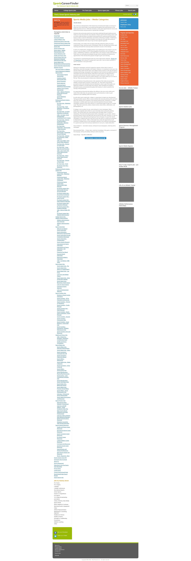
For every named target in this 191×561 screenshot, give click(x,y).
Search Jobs (131, 10)
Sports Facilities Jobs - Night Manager (62, 309)
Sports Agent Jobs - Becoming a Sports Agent (63, 282)
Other (55, 523)
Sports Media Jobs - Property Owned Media (63, 388)
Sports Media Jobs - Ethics (63, 350)
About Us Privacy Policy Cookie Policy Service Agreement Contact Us (59, 548)
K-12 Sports (57, 495)
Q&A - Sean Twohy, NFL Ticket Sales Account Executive (63, 152)
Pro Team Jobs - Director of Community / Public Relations (63, 137)
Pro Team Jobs (87, 10)
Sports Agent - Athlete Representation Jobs (59, 51)
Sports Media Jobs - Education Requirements (63, 347)
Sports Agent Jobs (103, 10)
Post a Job (123, 26)
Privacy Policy (57, 468)
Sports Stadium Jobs (125, 72)
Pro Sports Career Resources (61, 438)
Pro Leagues (57, 484)
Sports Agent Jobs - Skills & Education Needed (63, 278)
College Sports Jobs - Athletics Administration (62, 217)
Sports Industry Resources (62, 425)
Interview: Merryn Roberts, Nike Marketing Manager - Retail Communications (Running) (63, 418)
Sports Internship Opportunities (62, 65)
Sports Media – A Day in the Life (94, 138)
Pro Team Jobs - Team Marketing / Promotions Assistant (63, 108)
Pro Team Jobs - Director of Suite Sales (63, 161)
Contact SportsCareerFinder (61, 472)
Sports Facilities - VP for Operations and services (63, 299)
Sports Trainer (123, 78)
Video (55, 508)
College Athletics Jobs (59, 39)
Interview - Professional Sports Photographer (63, 394)
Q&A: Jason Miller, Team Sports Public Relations (63, 141)
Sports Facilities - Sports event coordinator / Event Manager (63, 313)
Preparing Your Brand (62, 252)
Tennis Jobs (123, 60)
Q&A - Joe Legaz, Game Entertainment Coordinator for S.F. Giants (64, 116)
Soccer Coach (124, 47)
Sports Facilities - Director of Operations (63, 302)
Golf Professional (124, 55)
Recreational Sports (59, 490)
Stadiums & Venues (59, 514)
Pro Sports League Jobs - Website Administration (63, 214)
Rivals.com (114, 58)
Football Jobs (123, 35)
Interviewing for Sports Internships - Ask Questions (63, 249)
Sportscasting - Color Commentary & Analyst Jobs (63, 377)
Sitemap (57, 555)
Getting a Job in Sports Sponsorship (63, 89)
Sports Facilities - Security (63, 316)
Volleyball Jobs (124, 49)
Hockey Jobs (123, 58)
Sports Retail (57, 502)
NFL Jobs (122, 39)
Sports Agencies (61, 83)
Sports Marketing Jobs (59, 53)
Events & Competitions (60, 493)
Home (56, 10)
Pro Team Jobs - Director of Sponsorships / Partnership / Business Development (63, 122)
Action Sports (57, 492)
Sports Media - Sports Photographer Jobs (62, 391)
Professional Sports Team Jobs (61, 41)
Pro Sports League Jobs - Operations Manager (63, 204)
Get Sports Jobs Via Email (60, 459)
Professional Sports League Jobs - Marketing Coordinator (63, 179)
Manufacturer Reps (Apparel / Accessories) (63, 403)
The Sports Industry (59, 37)
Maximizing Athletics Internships (62, 258)
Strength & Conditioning (60, 518)
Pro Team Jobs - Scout (62, 164)
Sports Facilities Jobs (59, 48)
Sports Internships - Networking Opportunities (63, 232)
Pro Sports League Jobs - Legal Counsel (63, 197)
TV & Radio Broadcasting (60, 497)
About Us (56, 461)
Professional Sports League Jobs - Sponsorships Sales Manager (62, 184)
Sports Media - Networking (60, 359)
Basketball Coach (124, 43)
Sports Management (125, 64)
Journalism (57, 499)
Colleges (56, 486)
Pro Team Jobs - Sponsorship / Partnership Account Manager (63, 132)
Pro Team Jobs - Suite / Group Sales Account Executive (63, 157)
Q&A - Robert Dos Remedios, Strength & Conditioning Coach (62, 338)
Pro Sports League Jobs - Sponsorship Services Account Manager (63, 190)
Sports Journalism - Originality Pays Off (62, 352)
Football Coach (124, 37)
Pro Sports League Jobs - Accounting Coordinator (63, 194)
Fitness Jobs (119, 10)
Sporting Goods (124, 74)
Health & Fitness (58, 516)
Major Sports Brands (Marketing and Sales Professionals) (62, 412)
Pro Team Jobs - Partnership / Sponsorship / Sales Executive (63, 127)
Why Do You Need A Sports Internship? (62, 229)
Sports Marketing (124, 62)
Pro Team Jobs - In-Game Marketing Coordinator (63, 112)
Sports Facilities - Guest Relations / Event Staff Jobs (63, 323)
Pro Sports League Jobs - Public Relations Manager (63, 200)
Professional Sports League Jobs (62, 43)
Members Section (58, 67)
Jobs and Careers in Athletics (63, 69)
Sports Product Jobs (60, 400)
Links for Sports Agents (63, 284)
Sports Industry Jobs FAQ (60, 457)
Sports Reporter (124, 66)
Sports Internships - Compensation (62, 239)
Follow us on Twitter (136, 14)
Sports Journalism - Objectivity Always (62, 356)
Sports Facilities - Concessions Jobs (61, 319)
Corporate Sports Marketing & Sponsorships (64, 85)
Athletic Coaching (58, 522)
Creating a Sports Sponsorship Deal (61, 78)
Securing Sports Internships (61, 254)
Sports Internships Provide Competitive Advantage (63, 236)
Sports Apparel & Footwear (61, 504)
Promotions (57, 520)
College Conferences (59, 488)
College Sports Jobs (70, 10)
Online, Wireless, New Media (61, 501)
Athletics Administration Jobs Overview (63, 220)
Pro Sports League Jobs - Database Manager (63, 207)
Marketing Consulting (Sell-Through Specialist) (63, 422)
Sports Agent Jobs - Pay (63, 266)
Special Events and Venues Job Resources (62, 449)
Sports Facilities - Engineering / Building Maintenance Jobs (62, 328)
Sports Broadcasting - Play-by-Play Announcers (63, 373)
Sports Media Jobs (60, 345)
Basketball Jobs (124, 41)
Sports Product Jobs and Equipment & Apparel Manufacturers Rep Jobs (60, 59)
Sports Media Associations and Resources (64, 398)
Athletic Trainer (124, 76)
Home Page (57, 36)
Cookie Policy (57, 470)
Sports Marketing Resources (61, 97)
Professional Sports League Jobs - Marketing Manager (63, 174)
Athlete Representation (60, 509)
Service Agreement (59, 463)
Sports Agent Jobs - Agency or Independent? (63, 268)
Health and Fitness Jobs (60, 55)
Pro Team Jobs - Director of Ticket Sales (63, 144)
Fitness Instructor (124, 83)
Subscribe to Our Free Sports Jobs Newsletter (61, 466)
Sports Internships (60, 227)
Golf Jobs (122, 53)
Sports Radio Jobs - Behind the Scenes (62, 384)
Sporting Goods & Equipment (61, 506)
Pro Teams (57, 483)
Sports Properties (61, 81)
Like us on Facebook (133, 14)
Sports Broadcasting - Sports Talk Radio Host (63, 381)
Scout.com (78, 60)
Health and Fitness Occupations (61, 342)
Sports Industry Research (63, 242)
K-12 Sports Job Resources (63, 444)
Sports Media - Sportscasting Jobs (61, 369)
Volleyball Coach (124, 51)
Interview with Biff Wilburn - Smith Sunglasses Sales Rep (62, 407)
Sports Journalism (124, 68)
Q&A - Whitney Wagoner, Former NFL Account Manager (63, 93)
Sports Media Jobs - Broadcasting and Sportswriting (62, 63)
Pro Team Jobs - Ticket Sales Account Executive (63, 148)
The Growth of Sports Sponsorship (62, 75)
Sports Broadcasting (125, 70)
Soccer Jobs (123, 45)
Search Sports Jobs (58, 477)
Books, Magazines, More (63, 456)
